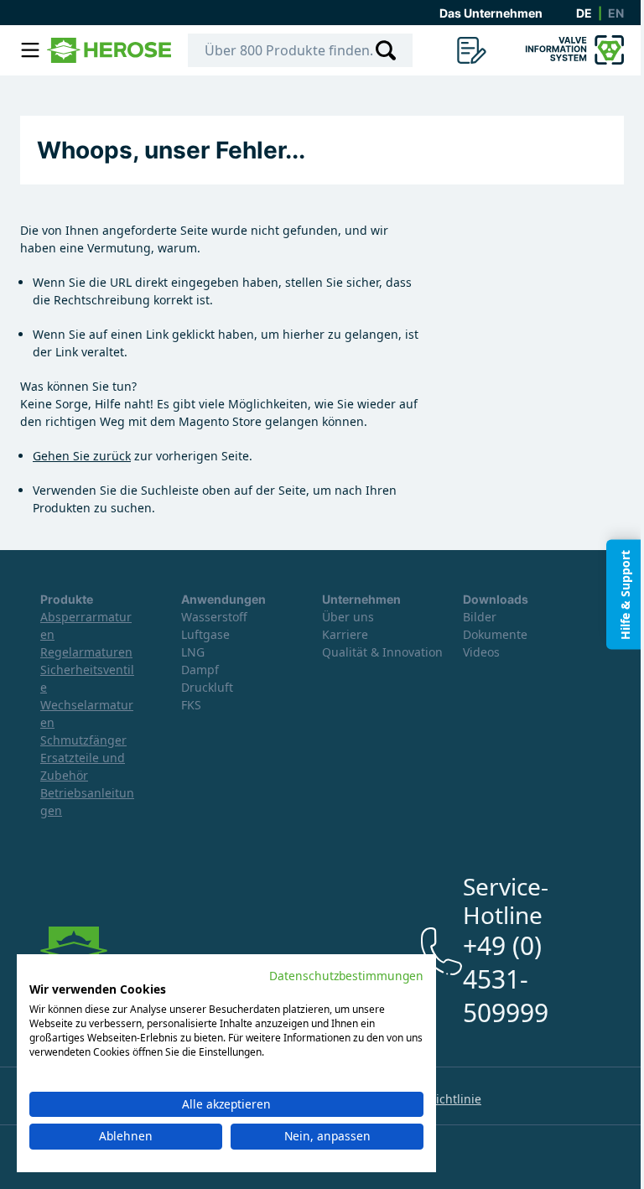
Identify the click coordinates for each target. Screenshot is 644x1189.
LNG (193, 652)
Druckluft (207, 687)
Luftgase (205, 634)
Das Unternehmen (491, 13)
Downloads (495, 599)
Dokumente (495, 634)
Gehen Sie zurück (82, 456)
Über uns (348, 617)
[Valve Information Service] (572, 50)
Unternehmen (361, 599)
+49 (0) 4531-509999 (505, 979)
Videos (481, 652)
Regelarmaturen (86, 652)
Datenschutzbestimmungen (346, 976)
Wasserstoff (214, 617)
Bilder (479, 617)
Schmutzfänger (83, 740)
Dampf (200, 670)
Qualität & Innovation (382, 652)
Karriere (345, 634)
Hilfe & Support (625, 595)
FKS (191, 705)
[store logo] (109, 50)
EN (616, 13)
